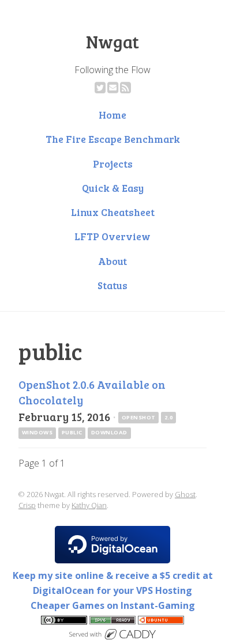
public (72, 432)
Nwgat (112, 41)
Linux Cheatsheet (113, 212)
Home (112, 115)
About (112, 261)
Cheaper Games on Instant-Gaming (113, 605)
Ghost (185, 494)
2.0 (168, 417)
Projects (113, 164)
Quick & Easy (113, 188)
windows (37, 432)
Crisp (27, 505)
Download (109, 432)
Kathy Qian (89, 505)
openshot (139, 417)
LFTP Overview (112, 236)
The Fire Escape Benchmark (113, 139)
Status (112, 285)
